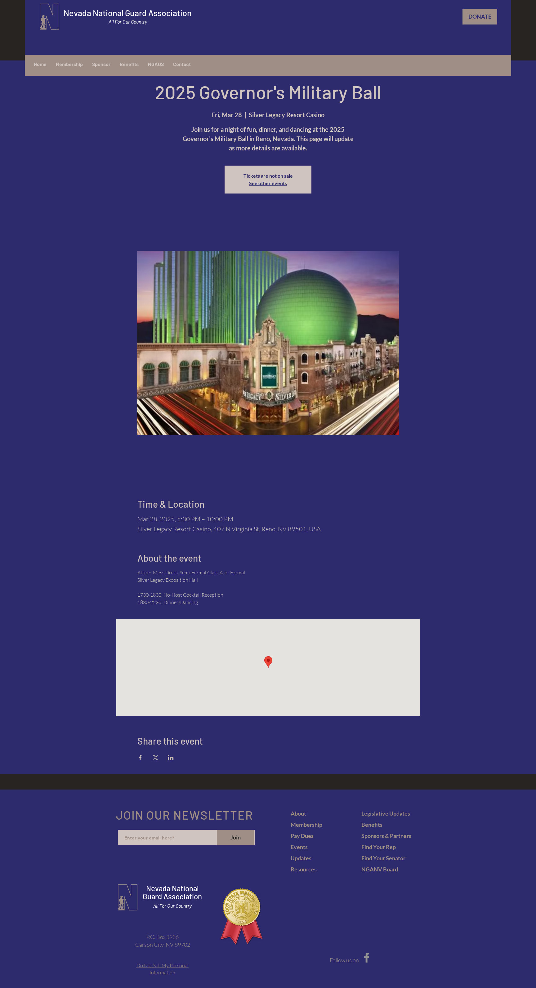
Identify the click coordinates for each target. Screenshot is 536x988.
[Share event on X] (156, 757)
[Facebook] (366, 957)
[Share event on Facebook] (140, 757)
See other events (268, 183)
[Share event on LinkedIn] (171, 757)
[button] (155, 64)
